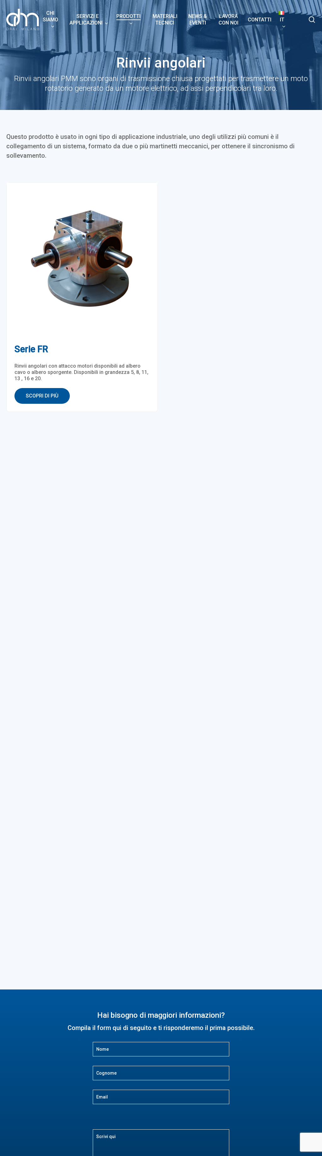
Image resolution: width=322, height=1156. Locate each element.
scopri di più (42, 396)
